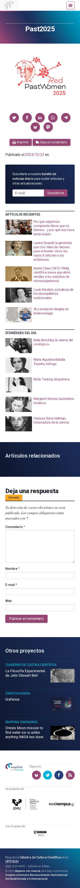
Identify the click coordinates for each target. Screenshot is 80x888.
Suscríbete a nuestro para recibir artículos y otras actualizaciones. (38, 178)
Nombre (12, 568)
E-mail (11, 585)
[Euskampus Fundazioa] (61, 805)
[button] (14, 117)
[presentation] (40, 228)
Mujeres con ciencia (27, 871)
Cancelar (13, 497)
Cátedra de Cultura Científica (40, 857)
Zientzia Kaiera (17, 693)
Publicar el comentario (26, 619)
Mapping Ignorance (21, 722)
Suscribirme (55, 193)
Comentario (15, 527)
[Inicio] (9, 5)
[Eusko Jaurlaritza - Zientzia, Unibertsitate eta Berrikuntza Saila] (40, 834)
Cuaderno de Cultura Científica (30, 665)
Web (8, 601)
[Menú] (70, 5)
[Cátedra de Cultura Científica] (26, 805)
